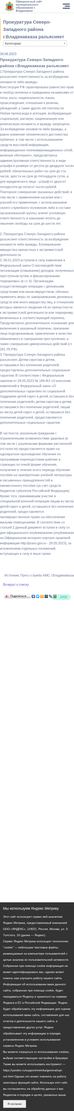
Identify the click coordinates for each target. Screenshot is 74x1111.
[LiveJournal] (51, 595)
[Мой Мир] (46, 595)
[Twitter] (38, 595)
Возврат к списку (16, 584)
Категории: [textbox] (13, 43)
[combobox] (35, 43)
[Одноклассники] (42, 595)
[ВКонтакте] (33, 595)
